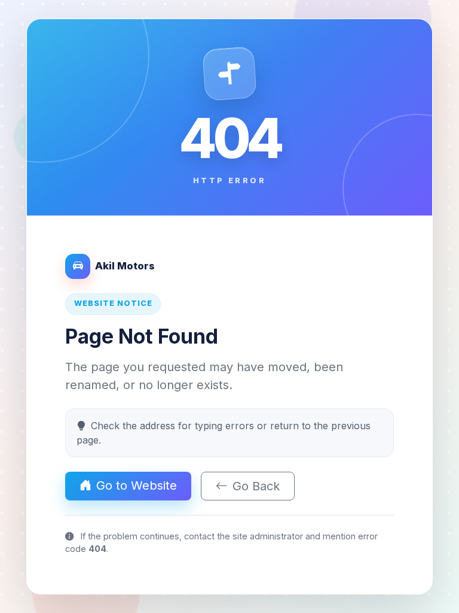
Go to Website (136, 485)
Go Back (256, 486)
